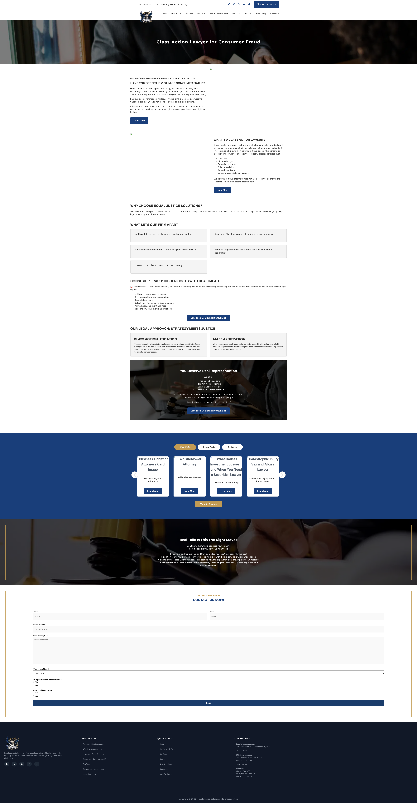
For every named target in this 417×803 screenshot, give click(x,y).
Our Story (201, 14)
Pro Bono (189, 14)
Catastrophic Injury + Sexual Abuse (96, 759)
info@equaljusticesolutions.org (172, 4)
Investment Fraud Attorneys (93, 754)
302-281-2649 (241, 764)
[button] (134, 474)
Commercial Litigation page (93, 769)
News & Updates (166, 764)
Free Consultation (268, 4)
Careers (248, 14)
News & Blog (261, 14)
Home (164, 14)
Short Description (40, 636)
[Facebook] (229, 4)
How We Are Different (219, 14)
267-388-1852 (146, 4)
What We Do (176, 14)
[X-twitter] (239, 4)
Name (35, 612)
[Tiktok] (249, 4)
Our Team (236, 14)
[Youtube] (244, 4)
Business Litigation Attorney (94, 744)
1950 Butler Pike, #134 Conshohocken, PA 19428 (254, 747)
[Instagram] (234, 4)
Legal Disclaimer (89, 774)
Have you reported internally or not (47, 680)
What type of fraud (41, 669)
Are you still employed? (43, 690)
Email (212, 612)
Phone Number (39, 624)
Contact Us (274, 14)
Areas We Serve (165, 774)
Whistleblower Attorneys (92, 749)
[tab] (185, 447)
